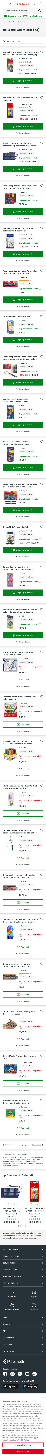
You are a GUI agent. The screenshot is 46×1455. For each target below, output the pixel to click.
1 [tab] (18, 1226)
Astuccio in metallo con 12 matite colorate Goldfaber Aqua (18, 229)
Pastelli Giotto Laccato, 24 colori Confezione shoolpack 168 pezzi (18, 742)
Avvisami (25, 680)
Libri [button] (5, 1317)
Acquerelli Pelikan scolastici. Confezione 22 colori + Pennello (17, 443)
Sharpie (24, 192)
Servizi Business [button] (10, 1263)
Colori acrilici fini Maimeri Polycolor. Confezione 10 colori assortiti (19, 876)
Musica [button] (6, 1324)
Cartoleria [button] (8, 1344)
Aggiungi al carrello (24, 81)
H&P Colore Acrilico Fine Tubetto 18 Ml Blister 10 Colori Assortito (20, 787)
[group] (23, 16)
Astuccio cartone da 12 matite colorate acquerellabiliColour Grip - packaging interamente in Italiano (21, 53)
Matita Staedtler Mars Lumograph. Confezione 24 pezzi (18, 653)
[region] (23, 1424)
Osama (23, 321)
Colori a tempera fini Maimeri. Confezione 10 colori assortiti (16, 965)
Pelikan (23, 406)
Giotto (23, 748)
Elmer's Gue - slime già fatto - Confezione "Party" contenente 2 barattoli (18, 568)
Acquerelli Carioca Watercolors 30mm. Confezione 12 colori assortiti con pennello (20, 920)
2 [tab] (20, 1226)
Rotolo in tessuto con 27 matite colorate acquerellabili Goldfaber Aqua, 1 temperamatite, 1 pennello (21, 144)
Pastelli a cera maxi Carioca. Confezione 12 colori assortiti (16, 1101)
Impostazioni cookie (23, 1445)
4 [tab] (25, 1226)
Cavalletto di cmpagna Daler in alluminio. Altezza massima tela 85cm (20, 831)
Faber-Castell (26, 59)
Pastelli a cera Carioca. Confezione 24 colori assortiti (20, 697)
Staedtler (24, 659)
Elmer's (23, 573)
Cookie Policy (23, 1440)
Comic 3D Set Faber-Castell (15, 527)
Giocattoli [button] (8, 1338)
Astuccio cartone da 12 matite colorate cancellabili (21, 99)
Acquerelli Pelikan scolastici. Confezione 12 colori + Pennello (17, 400)
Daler (23, 837)
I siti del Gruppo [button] (10, 1283)
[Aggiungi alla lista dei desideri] (41, 52)
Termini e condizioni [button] (12, 1276)
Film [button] (5, 1331)
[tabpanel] (11, 1201)
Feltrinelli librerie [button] (11, 1249)
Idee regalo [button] (8, 1351)
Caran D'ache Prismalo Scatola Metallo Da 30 (21, 1057)
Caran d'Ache (26, 1062)
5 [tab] (27, 1226)
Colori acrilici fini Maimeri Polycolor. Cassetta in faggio (19, 1012)
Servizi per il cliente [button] (12, 1256)
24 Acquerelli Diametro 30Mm (16, 316)
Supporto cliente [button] (11, 1269)
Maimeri (24, 881)
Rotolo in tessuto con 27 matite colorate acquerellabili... (11, 1209)
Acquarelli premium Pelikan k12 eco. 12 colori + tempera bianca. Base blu (20, 610)
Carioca (24, 703)
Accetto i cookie (23, 1451)
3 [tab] (23, 1226)
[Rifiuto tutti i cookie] (43, 1397)
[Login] (11, 4)
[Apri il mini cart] (41, 4)
